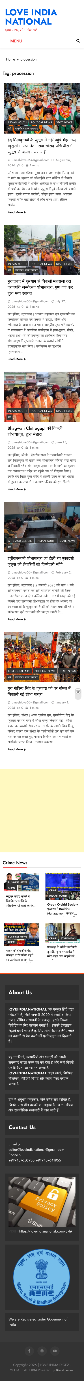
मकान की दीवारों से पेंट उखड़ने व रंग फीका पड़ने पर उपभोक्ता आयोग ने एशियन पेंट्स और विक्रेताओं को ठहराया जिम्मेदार (21, 959)
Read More (15, 212)
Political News (41, 122)
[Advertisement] (42, 810)
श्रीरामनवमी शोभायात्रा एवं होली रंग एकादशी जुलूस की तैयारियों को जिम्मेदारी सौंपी (41, 561)
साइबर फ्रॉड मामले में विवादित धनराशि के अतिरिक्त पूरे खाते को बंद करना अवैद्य (20, 903)
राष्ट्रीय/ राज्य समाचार (26, 129)
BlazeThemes (64, 1370)
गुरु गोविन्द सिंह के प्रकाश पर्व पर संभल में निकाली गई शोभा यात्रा (39, 691)
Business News (17, 882)
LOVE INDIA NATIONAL (31, 17)
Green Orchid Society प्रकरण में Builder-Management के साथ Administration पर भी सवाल (62, 913)
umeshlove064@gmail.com (30, 160)
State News (64, 122)
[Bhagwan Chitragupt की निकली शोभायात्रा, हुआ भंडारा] (42, 397)
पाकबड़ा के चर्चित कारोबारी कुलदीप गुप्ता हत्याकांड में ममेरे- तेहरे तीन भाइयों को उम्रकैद (62, 954)
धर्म (9, 129)
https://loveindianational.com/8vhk (45, 1231)
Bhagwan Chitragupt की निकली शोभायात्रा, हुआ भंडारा (35, 431)
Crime (11, 887)
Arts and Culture (20, 541)
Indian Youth (17, 122)
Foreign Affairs (19, 671)
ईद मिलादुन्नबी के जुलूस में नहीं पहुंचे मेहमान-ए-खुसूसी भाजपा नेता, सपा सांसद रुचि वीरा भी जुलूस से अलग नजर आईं (42, 146)
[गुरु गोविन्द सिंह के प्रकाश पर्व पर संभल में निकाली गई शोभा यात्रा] (42, 657)
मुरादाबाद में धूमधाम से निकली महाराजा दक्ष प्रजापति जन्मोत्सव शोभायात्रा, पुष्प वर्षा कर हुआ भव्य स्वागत (40, 287)
